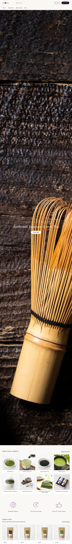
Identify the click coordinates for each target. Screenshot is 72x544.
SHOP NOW (36, 232)
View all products (66, 521)
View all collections (65, 451)
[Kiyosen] (5, 3)
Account (58, 2)
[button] (65, 3)
